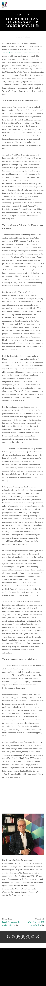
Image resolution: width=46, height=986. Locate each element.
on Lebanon (30, 53)
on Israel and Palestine (12, 53)
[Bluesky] (38, 937)
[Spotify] (23, 937)
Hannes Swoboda (23, 37)
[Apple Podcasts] (28, 937)
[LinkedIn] (33, 937)
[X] (13, 937)
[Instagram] (18, 937)
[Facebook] (8, 937)
